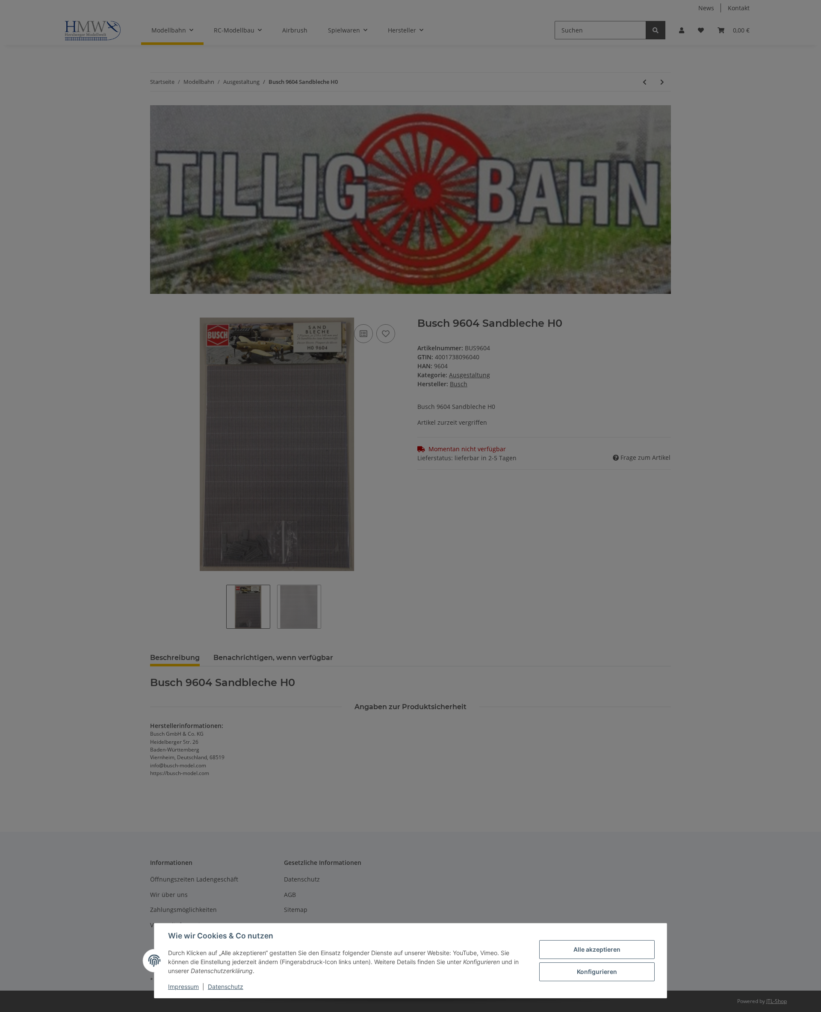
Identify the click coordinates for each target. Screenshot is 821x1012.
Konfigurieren (597, 971)
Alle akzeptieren (596, 949)
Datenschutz (225, 986)
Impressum (183, 986)
